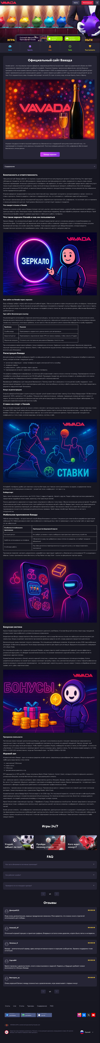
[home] (8, 3)
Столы (21, 1006)
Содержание (42, 1006)
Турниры (30, 1006)
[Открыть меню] (97, 3)
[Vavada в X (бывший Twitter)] (89, 1015)
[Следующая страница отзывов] (56, 992)
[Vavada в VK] (84, 1015)
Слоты (7, 1006)
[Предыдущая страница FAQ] (43, 894)
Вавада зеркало (50, 154)
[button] (97, 24)
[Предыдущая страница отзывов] (43, 992)
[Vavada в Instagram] (79, 1015)
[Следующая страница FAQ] (56, 894)
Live (14, 1006)
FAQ (51, 1006)
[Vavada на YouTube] (93, 1015)
